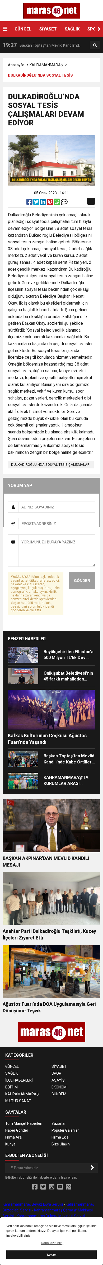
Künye (10, 1144)
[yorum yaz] (64, 203)
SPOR (93, 29)
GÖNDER (82, 580)
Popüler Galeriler (65, 1130)
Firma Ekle (60, 1137)
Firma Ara (13, 1137)
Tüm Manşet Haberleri (23, 1123)
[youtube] (60, 1187)
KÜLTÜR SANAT (18, 1101)
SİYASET (48, 29)
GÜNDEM (59, 1094)
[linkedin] (43, 203)
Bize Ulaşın (61, 1144)
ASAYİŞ (58, 1080)
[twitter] (36, 203)
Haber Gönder (16, 1130)
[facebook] (29, 203)
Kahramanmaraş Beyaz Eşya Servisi (33, 1204)
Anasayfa (16, 65)
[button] (99, 29)
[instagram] (51, 1187)
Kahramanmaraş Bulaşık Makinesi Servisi (51, 1216)
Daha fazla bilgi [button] (52, 1243)
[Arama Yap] (95, 45)
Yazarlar (59, 1123)
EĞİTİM (11, 1087)
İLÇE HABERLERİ (19, 1080)
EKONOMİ (60, 1087)
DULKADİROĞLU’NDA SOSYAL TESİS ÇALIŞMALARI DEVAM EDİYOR (50, 465)
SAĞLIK (72, 29)
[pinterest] (50, 203)
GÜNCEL (23, 29)
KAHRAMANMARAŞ (46, 65)
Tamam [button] (51, 1254)
